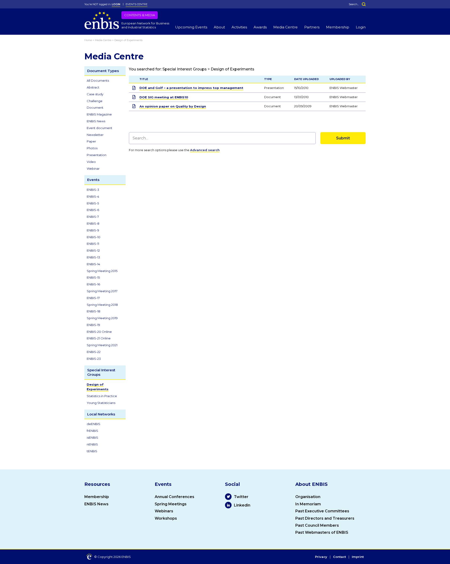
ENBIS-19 (93, 325)
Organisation (307, 497)
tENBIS (92, 451)
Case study (95, 94)
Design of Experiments (98, 387)
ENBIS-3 (93, 190)
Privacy (321, 557)
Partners (311, 27)
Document (95, 107)
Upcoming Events (191, 27)
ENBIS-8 (93, 223)
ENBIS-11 (93, 244)
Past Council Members (317, 525)
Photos (92, 148)
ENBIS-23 (94, 359)
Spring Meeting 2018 (102, 305)
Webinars (164, 511)
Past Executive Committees (322, 511)
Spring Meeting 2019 (102, 318)
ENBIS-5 (93, 203)
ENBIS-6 (93, 210)
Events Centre (136, 4)
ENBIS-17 (93, 298)
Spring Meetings (171, 504)
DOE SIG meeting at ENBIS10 (163, 97)
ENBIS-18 (93, 311)
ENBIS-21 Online (99, 338)
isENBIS (92, 437)
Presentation (96, 155)
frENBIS (92, 431)
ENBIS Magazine (99, 114)
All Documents (98, 80)
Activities (239, 27)
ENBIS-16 (93, 284)
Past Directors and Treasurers (324, 518)
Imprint (358, 557)
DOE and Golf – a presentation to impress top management (191, 88)
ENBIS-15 (93, 277)
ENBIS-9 (93, 230)
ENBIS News (96, 121)
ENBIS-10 (93, 237)
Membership (337, 27)
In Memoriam (308, 504)
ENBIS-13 (93, 257)
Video (91, 162)
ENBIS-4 (93, 196)
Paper (91, 141)
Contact (339, 557)
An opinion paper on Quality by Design (172, 106)
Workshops (166, 518)
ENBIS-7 (93, 217)
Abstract (93, 87)
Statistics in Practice (102, 396)
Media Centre (285, 27)
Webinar (93, 168)
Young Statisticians (101, 403)
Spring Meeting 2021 (102, 345)
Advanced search (205, 150)
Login (361, 27)
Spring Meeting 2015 (102, 271)
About (219, 27)
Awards (260, 27)
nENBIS (92, 444)
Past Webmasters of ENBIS (321, 532)
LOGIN (116, 4)
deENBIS (93, 424)
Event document (99, 128)
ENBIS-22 (94, 352)
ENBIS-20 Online (99, 332)
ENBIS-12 (93, 250)
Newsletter (95, 135)
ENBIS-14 (93, 264)
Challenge (94, 101)
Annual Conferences (174, 497)
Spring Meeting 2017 (102, 291)
